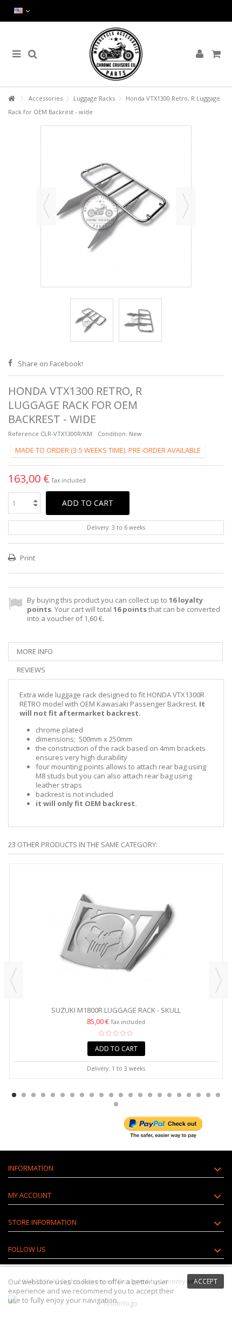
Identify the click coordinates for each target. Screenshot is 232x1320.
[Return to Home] (11, 98)
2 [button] (24, 1095)
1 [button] (14, 1095)
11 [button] (111, 1095)
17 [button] (169, 1095)
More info (35, 651)
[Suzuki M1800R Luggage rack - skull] (116, 936)
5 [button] (53, 1095)
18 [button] (179, 1095)
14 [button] (140, 1095)
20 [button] (198, 1095)
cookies (85, 1281)
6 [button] (62, 1095)
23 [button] (116, 1104)
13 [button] (130, 1095)
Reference (23, 434)
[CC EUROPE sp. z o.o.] (116, 54)
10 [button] (101, 1095)
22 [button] (218, 1095)
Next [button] (185, 206)
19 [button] (189, 1095)
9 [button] (92, 1095)
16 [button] (160, 1095)
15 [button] (150, 1095)
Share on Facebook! (50, 363)
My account (29, 1195)
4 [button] (43, 1095)
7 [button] (72, 1095)
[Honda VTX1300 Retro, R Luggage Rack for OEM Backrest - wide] (92, 320)
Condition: (112, 434)
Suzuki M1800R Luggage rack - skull (116, 1010)
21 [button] (208, 1095)
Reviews (31, 670)
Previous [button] (46, 206)
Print (26, 558)
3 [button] (33, 1095)
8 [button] (82, 1095)
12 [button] (121, 1095)
